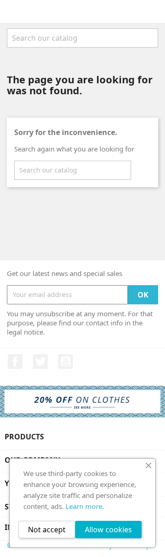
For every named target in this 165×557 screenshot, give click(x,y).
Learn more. (85, 506)
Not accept (47, 530)
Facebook (15, 361)
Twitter (40, 361)
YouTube (65, 361)
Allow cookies (108, 530)
